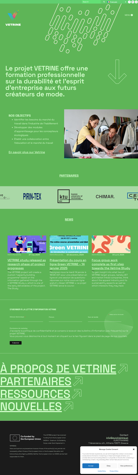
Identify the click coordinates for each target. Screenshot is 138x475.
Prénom (51, 317)
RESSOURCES (35, 394)
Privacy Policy (114, 471)
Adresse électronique (17, 317)
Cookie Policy (102, 471)
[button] (134, 449)
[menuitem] (116, 1)
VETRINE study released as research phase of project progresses (27, 264)
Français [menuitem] (113, 2)
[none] (117, 2)
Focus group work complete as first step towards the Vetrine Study (111, 264)
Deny (109, 466)
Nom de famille (93, 317)
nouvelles (31, 406)
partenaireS (35, 381)
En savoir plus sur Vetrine (27, 152)
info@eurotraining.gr (117, 437)
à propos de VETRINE (58, 368)
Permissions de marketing (18, 328)
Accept (90, 466)
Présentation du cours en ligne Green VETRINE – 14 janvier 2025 (68, 264)
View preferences (126, 466)
